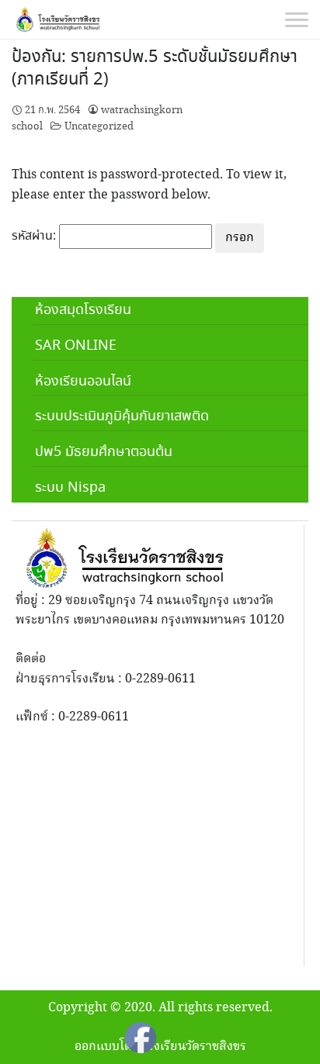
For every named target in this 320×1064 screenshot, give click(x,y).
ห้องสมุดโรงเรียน (83, 310)
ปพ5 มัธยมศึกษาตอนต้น (103, 452)
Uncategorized (99, 126)
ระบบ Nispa (70, 488)
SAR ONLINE (76, 346)
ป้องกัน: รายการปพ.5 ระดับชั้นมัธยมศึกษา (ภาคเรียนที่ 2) (154, 68)
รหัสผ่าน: (35, 236)
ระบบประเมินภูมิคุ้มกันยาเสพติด (122, 416)
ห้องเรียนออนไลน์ (83, 381)
